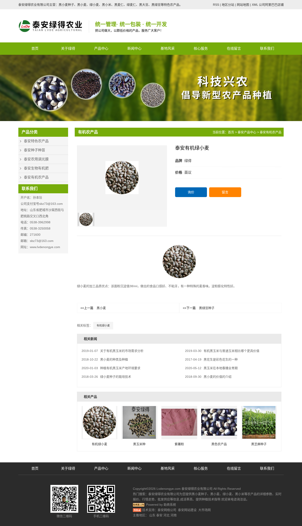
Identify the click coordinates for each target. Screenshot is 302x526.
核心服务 (201, 48)
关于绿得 (68, 48)
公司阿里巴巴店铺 (271, 4)
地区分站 (228, 4)
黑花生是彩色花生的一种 (211, 359)
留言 (225, 192)
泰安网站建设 (187, 510)
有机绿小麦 (103, 325)
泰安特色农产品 (36, 141)
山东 (152, 515)
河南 (173, 515)
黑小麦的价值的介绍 (208, 376)
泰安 (159, 515)
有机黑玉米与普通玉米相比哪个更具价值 (222, 351)
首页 (34, 48)
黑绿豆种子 (198, 308)
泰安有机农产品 (36, 177)
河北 (166, 515)
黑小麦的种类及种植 (105, 359)
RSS (216, 4)
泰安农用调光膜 (36, 159)
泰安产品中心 (247, 132)
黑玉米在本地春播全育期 (211, 368)
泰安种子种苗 (34, 150)
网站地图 (243, 4)
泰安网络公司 (167, 510)
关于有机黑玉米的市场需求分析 (112, 351)
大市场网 (204, 510)
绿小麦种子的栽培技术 (106, 376)
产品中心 (101, 48)
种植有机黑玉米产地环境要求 (111, 368)
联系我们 (267, 48)
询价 (191, 192)
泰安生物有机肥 (36, 168)
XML (255, 4)
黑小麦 (93, 308)
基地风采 (168, 48)
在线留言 (234, 48)
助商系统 (170, 504)
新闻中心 (134, 48)
